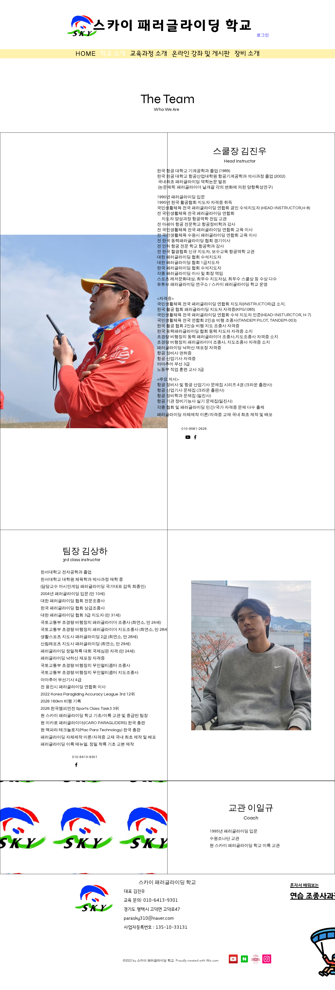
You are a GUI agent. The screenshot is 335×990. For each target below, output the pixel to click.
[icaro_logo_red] (255, 958)
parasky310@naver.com (149, 918)
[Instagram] (266, 958)
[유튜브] (188, 437)
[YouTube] (233, 958)
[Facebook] (195, 437)
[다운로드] (244, 958)
